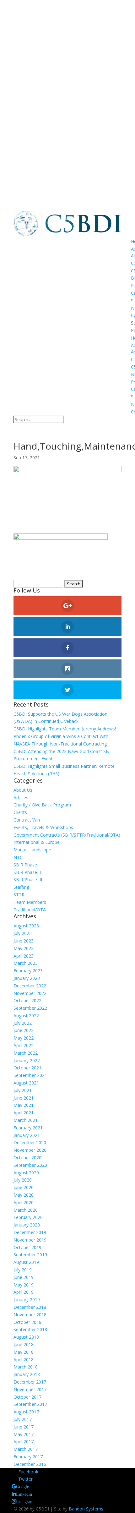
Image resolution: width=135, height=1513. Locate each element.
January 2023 (27, 978)
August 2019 (26, 1262)
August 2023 (26, 926)
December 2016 (30, 1464)
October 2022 (27, 1000)
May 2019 (24, 1285)
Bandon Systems (86, 1509)
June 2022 (24, 1030)
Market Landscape (32, 850)
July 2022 (23, 1023)
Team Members (30, 902)
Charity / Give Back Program (42, 805)
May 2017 (24, 1434)
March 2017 (26, 1449)
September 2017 (30, 1404)
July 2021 (23, 1090)
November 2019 (30, 1240)
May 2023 (24, 948)
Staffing (21, 887)
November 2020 (30, 1150)
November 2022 (30, 993)
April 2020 (24, 1202)
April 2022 (24, 1045)
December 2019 (30, 1232)
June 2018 (24, 1344)
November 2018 (30, 1315)
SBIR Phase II (27, 872)
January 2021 (27, 1135)
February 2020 (28, 1217)
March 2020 (26, 1210)
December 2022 (30, 986)
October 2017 (27, 1397)
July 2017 (23, 1419)
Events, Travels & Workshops (43, 827)
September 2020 (30, 1165)
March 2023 (26, 963)
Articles (21, 797)
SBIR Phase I (27, 865)
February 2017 (28, 1457)
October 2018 (27, 1322)
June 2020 (24, 1187)
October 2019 (27, 1247)
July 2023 (23, 933)
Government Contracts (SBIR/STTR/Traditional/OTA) (67, 835)
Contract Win (27, 820)
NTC (18, 857)
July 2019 (23, 1270)
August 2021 (26, 1083)
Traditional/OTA (30, 910)
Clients (20, 812)
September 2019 (30, 1255)
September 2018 (30, 1329)
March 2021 (26, 1120)
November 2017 (30, 1389)
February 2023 (28, 971)
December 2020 (30, 1142)
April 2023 (24, 956)
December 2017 (30, 1382)
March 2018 (26, 1367)
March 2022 (26, 1053)
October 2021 (27, 1068)
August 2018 (26, 1337)
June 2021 (24, 1098)
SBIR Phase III (28, 879)
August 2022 (26, 1016)
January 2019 (27, 1300)
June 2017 (24, 1427)
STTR (19, 895)
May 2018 (24, 1352)
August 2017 (26, 1412)
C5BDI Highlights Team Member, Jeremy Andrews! (65, 729)
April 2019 (24, 1292)
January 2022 (27, 1060)
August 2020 (26, 1173)
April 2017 (24, 1442)
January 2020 (27, 1225)
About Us (23, 790)
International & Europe (37, 842)
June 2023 (24, 941)
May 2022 (24, 1038)
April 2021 (24, 1113)
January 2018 (27, 1374)
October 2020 (27, 1158)
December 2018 (30, 1307)
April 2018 (24, 1360)
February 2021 (28, 1128)
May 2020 (24, 1195)
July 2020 (23, 1180)
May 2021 (24, 1105)
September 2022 (30, 1008)
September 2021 (30, 1075)
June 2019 (24, 1277)
